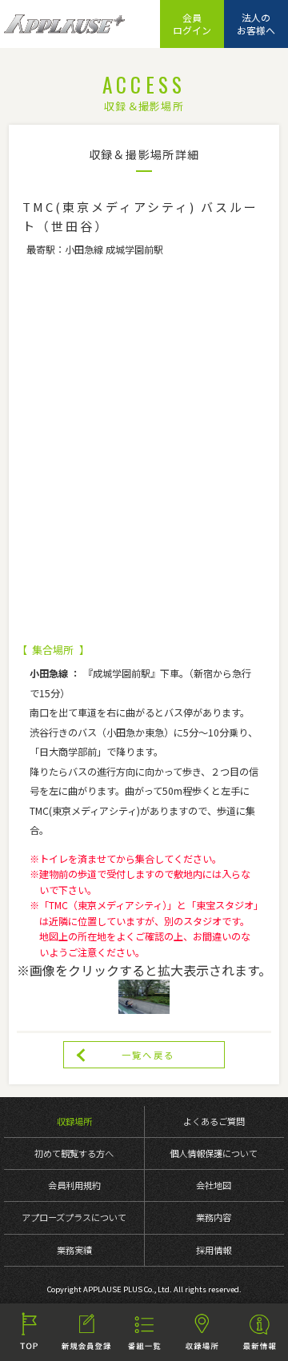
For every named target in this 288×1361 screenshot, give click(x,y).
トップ (29, 1332)
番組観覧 (144, 1332)
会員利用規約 (74, 1185)
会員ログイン (192, 23)
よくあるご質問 (214, 1121)
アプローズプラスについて (74, 1217)
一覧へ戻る (148, 1054)
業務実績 (74, 1249)
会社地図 (213, 1185)
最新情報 (259, 1332)
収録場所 (74, 1121)
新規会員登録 (86, 1332)
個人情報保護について (214, 1153)
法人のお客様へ (256, 23)
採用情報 (213, 1249)
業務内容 (213, 1217)
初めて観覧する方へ (74, 1153)
